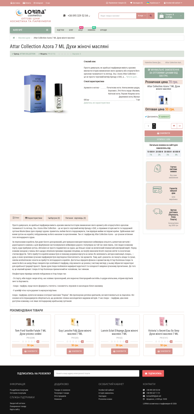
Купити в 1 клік (30, 326)
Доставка (16, 3)
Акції (80, 29)
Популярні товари (61, 393)
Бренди (103, 30)
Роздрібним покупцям (19, 390)
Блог (71, 30)
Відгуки (60, 30)
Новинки (91, 29)
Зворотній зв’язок (17, 403)
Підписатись (155, 373)
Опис (17, 217)
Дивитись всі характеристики (97, 103)
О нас (48, 3)
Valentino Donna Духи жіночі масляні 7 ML (154, 62)
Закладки (102, 396)
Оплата (28, 3)
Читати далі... (132, 77)
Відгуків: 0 (76, 54)
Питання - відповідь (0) (75, 218)
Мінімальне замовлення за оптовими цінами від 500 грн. (164, 72)
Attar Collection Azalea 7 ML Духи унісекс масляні (174, 62)
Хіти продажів (60, 396)
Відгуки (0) (55, 218)
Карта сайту (15, 409)
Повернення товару (18, 406)
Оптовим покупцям (18, 393)
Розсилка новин (105, 399)
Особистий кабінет (106, 390)
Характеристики (35, 218)
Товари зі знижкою (62, 390)
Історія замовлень (106, 393)
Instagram (39, 3)
